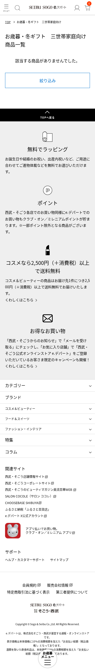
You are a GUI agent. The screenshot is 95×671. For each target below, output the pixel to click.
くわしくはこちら (19, 299)
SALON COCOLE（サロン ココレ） (29, 496)
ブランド (13, 397)
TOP (8, 22)
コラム (11, 452)
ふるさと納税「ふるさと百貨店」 (28, 509)
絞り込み (48, 80)
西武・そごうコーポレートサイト (28, 483)
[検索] (17, 7)
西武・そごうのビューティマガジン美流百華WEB (39, 489)
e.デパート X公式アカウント (24, 515)
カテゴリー (15, 385)
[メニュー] (6, 7)
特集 (9, 440)
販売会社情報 (57, 585)
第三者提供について (72, 591)
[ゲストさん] (77, 7)
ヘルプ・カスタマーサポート (25, 560)
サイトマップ (59, 560)
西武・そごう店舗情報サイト (25, 476)
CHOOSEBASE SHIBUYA (21, 503)
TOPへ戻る (47, 117)
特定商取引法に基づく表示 (28, 591)
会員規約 (29, 585)
